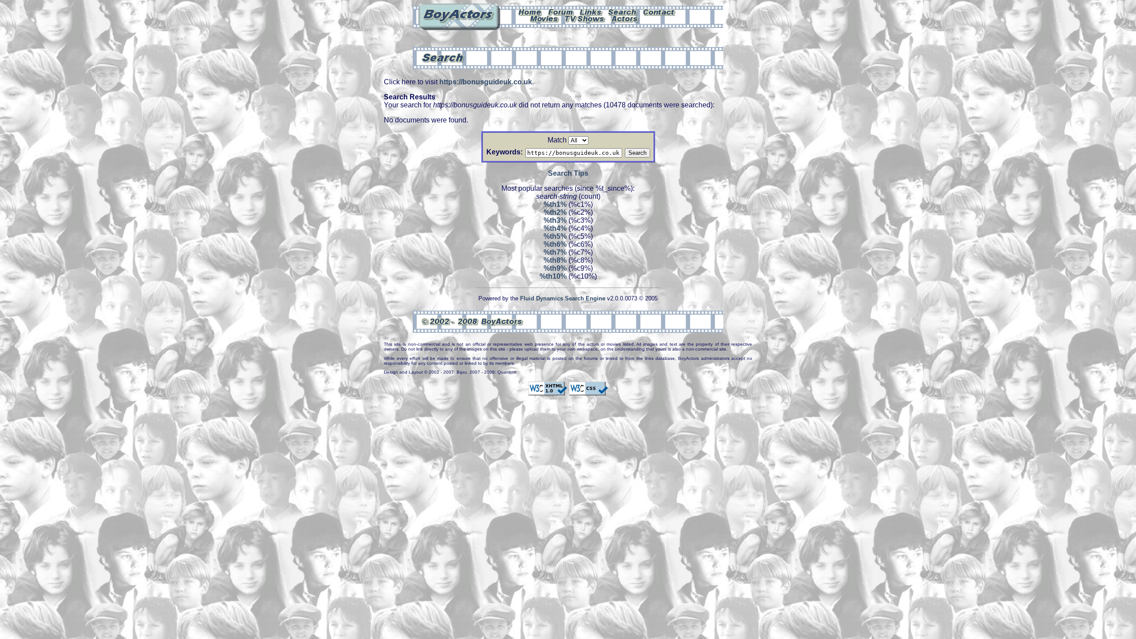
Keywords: (504, 152)
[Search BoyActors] (622, 11)
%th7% (555, 252)
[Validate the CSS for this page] (588, 391)
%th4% (555, 228)
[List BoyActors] (625, 18)
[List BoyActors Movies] (544, 18)
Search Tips (568, 173)
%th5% (555, 236)
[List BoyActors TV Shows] (585, 18)
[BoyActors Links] (591, 11)
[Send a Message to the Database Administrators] (659, 11)
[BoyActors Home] (530, 11)
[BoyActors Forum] (560, 11)
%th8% (555, 260)
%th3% (555, 220)
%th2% (555, 212)
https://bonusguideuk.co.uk (485, 82)
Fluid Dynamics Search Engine (562, 298)
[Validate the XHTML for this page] (547, 391)
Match (557, 140)
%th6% (555, 244)
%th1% (555, 204)
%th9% (555, 268)
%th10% (553, 276)
